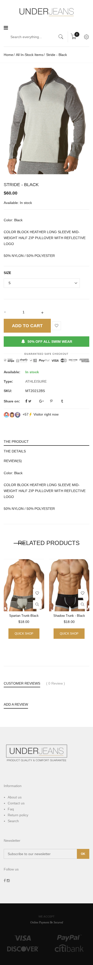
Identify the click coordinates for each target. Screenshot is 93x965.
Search (13, 821)
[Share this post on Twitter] (33, 401)
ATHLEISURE (36, 381)
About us (15, 797)
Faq (11, 809)
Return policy (18, 815)
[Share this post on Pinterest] (55, 401)
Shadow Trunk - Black (69, 616)
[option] (46, 121)
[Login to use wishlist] (56, 326)
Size (7, 273)
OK (83, 854)
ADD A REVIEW (16, 704)
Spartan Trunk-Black (24, 616)
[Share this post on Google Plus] (44, 401)
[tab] (46, 441)
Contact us (16, 803)
